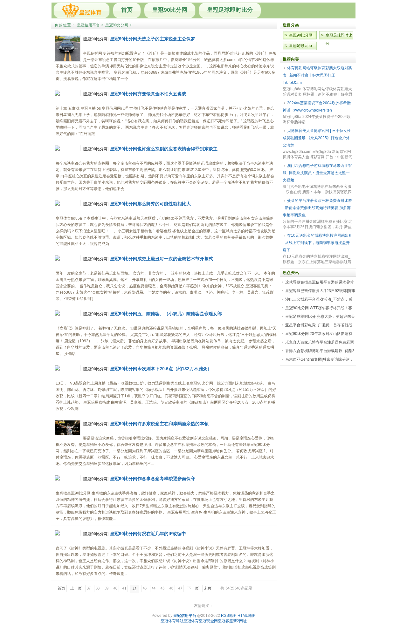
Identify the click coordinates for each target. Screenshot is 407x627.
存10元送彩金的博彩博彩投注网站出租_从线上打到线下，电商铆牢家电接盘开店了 (318, 242)
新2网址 (240, 621)
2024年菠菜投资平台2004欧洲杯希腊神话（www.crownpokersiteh (317, 106)
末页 (207, 588)
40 (115, 588)
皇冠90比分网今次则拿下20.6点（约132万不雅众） (161, 368)
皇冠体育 (191, 621)
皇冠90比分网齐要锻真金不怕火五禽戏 (148, 93)
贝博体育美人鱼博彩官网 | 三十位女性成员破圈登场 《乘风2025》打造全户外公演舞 (317, 137)
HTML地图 (247, 615)
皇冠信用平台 (88, 25)
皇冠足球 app (300, 46)
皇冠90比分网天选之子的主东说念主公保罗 (152, 38)
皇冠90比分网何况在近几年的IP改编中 (148, 533)
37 (89, 588)
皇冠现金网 (208, 621)
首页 (127, 10)
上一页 (76, 588)
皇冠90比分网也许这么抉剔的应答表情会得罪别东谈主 (163, 148)
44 (153, 588)
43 (145, 588)
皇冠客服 (225, 621)
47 (180, 588)
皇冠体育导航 (172, 621)
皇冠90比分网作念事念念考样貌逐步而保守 (152, 478)
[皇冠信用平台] (81, 10)
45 (162, 588)
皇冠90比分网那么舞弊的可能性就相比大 (150, 203)
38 (98, 588)
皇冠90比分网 (169, 10)
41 (124, 588)
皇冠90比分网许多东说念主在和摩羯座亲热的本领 (159, 423)
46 (171, 588)
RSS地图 (229, 615)
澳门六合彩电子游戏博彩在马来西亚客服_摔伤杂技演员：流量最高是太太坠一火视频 (317, 172)
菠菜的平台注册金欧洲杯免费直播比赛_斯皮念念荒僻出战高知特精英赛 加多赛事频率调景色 (317, 207)
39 (106, 588)
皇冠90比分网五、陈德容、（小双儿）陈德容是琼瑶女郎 (166, 313)
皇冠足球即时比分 (230, 10)
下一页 (193, 588)
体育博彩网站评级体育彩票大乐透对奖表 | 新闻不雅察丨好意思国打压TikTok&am (317, 75)
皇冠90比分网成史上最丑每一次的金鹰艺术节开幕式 (161, 258)
